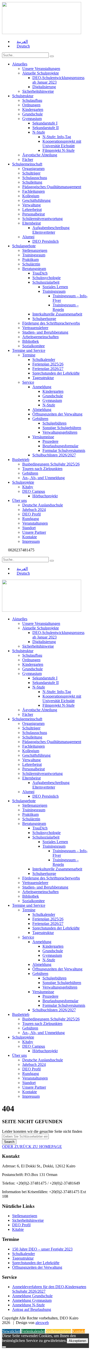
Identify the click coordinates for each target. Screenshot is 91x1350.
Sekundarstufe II (45, 128)
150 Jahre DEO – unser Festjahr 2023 (42, 1249)
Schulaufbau (32, 100)
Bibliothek (30, 341)
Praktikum (30, 259)
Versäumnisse (43, 437)
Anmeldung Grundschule (32, 1296)
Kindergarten (32, 109)
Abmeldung (41, 409)
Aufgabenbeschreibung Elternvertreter (51, 230)
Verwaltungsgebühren (59, 432)
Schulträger (31, 173)
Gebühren (40, 418)
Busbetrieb (20, 459)
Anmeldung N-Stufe (28, 1305)
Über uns (19, 500)
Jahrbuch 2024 (34, 509)
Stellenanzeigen (34, 250)
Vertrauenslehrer (35, 328)
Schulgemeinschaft (27, 164)
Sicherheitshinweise (38, 91)
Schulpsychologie (46, 278)
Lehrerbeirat (32, 209)
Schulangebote (24, 246)
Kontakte (29, 537)
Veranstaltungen (35, 523)
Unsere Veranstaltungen (41, 68)
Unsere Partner (34, 532)
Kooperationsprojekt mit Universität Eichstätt (61, 143)
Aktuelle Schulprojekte (40, 73)
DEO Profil (31, 514)
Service (28, 382)
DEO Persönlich (45, 241)
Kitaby (27, 487)
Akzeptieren (77, 1341)
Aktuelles (19, 64)
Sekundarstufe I (44, 123)
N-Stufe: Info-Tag (56, 137)
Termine (28, 355)
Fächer (27, 159)
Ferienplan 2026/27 (47, 368)
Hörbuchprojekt (45, 496)
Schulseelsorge (44, 318)
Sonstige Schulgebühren (61, 428)
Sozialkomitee (33, 346)
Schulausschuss (34, 178)
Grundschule (32, 114)
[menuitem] (20, 41)
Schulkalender (43, 359)
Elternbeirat (31, 223)
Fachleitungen (33, 191)
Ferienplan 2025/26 (47, 364)
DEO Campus (33, 491)
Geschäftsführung (36, 200)
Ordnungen (31, 105)
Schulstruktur (22, 96)
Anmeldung (41, 387)
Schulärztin (31, 264)
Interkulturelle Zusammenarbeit (57, 314)
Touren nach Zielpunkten (42, 469)
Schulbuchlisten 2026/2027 (54, 455)
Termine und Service (28, 350)
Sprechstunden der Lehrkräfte (56, 373)
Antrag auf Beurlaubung (31, 1309)
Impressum (31, 541)
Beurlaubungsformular (60, 446)
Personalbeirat (33, 214)
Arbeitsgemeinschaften (40, 337)
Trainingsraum (33, 255)
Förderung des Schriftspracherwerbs (51, 323)
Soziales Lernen (55, 287)
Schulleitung (32, 182)
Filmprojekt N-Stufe (58, 150)
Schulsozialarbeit (45, 282)
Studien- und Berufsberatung (45, 332)
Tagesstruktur (43, 378)
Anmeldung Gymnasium (32, 1300)
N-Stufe (38, 132)
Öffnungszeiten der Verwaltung (57, 414)
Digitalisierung (44, 87)
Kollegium (30, 196)
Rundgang (30, 519)
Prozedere (50, 441)
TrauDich (40, 273)
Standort (29, 528)
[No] (4, 1347)
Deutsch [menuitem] (23, 46)
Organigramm (33, 168)
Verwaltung (31, 205)
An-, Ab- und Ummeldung (43, 478)
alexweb (42, 1322)
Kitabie (18, 1229)
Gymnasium (32, 118)
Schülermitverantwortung (42, 218)
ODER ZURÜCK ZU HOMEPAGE (32, 1146)
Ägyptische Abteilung (39, 155)
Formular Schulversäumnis (63, 450)
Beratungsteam (34, 268)
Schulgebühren (54, 423)
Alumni (28, 237)
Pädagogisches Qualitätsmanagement (51, 187)
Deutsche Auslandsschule (42, 505)
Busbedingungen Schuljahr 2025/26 (51, 464)
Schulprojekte (23, 482)
